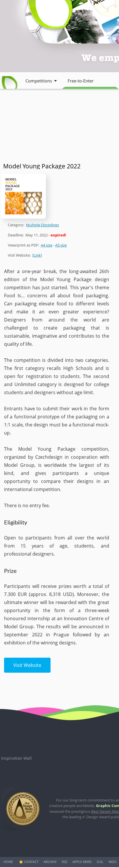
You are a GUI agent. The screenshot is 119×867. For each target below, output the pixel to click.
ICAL (100, 862)
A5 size (61, 245)
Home (8, 862)
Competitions (38, 81)
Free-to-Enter (81, 81)
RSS (64, 862)
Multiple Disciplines (42, 224)
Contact (31, 862)
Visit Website (27, 665)
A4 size (46, 245)
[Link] (37, 255)
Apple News (82, 862)
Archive (50, 862)
